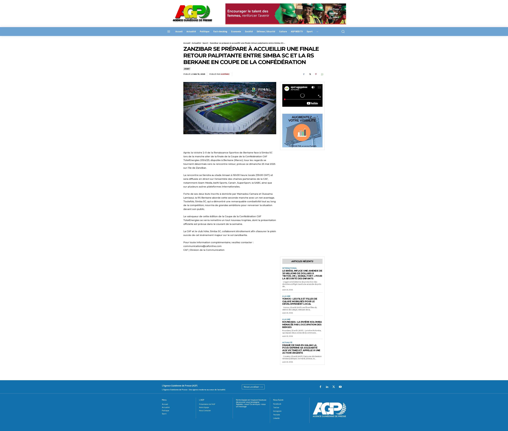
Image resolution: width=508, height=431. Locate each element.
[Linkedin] (327, 387)
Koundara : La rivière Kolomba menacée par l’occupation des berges (302, 324)
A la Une (286, 296)
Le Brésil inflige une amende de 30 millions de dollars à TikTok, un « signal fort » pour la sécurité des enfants (302, 274)
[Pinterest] (316, 74)
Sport (205, 43)
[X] (309, 74)
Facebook (277, 404)
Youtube (276, 415)
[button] (341, 31)
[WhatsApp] (322, 74)
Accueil (186, 43)
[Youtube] (340, 387)
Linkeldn (276, 418)
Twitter (276, 408)
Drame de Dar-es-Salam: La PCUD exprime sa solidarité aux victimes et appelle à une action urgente (301, 349)
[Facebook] (303, 74)
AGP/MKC (225, 74)
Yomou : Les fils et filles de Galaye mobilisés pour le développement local (299, 301)
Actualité (196, 43)
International (289, 268)
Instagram (277, 411)
